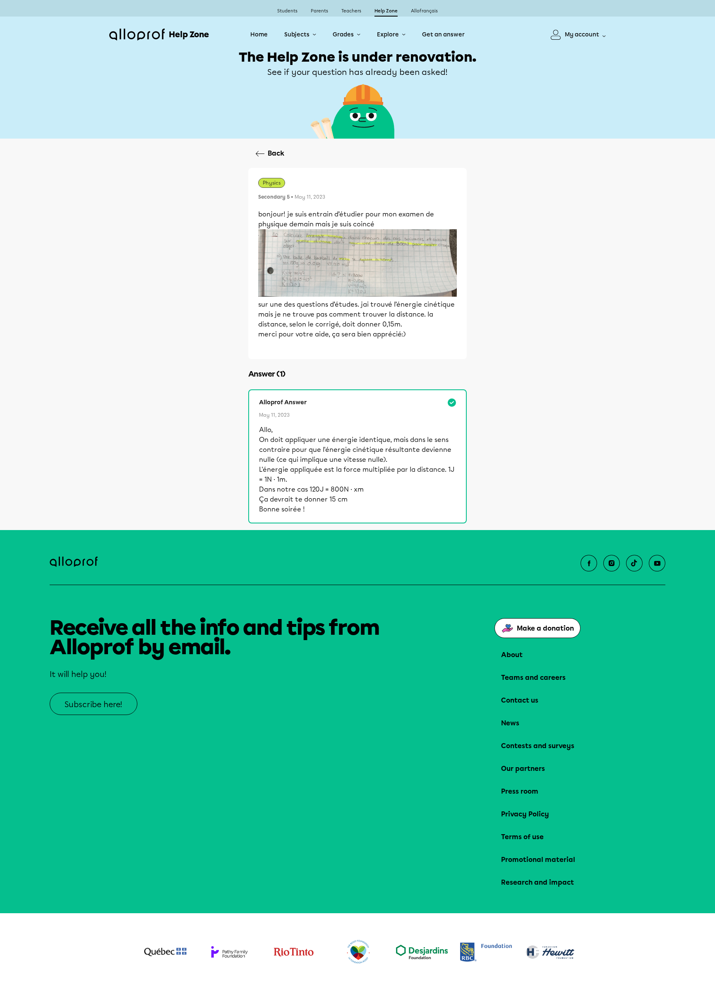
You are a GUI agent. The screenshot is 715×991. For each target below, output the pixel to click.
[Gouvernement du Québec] (165, 952)
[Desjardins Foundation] (422, 952)
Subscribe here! (93, 704)
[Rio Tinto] (293, 952)
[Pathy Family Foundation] (229, 951)
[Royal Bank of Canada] (486, 952)
